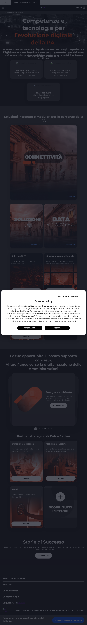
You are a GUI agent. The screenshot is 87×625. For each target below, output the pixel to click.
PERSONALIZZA (30, 328)
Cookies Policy (22, 311)
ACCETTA (57, 328)
